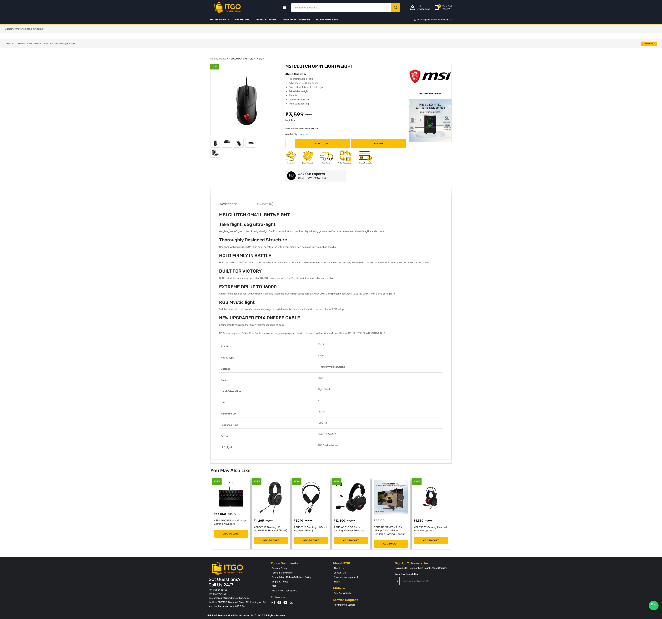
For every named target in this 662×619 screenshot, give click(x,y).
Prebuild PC (242, 19)
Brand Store (217, 19)
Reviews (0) (264, 204)
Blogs (337, 581)
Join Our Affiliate (343, 593)
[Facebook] (279, 602)
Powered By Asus (327, 19)
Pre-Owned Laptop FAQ (284, 590)
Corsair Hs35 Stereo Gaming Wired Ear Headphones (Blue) (431, 531)
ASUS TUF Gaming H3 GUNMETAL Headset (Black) (230, 529)
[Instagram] (273, 602)
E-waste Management (346, 577)
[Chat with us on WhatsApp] (654, 605)
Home (213, 58)
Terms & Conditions (282, 572)
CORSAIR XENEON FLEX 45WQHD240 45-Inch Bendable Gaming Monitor (349, 531)
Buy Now (378, 143)
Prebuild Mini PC (267, 19)
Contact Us (340, 572)
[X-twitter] (291, 602)
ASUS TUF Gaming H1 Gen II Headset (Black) (270, 529)
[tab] (229, 203)
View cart (649, 43)
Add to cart (322, 143)
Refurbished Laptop (344, 604)
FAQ (274, 586)
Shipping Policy (280, 581)
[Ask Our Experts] (291, 175)
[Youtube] (285, 602)
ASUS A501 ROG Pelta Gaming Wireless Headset (309, 529)
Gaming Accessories (296, 19)
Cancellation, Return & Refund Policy (292, 577)
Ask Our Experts (311, 174)
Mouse (222, 58)
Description (228, 204)
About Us (339, 568)
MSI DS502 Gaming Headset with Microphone (390, 529)
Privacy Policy (279, 568)
